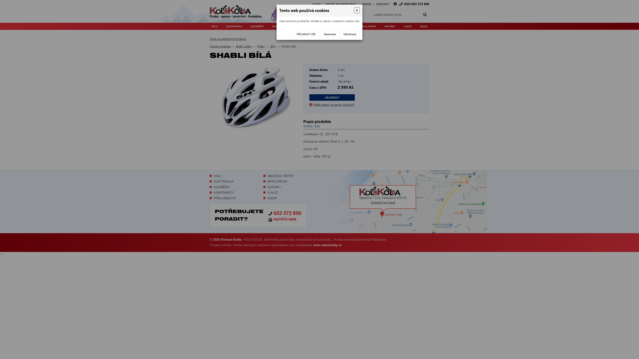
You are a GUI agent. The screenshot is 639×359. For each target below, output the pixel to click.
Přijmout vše (306, 34)
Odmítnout (349, 34)
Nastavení (330, 34)
